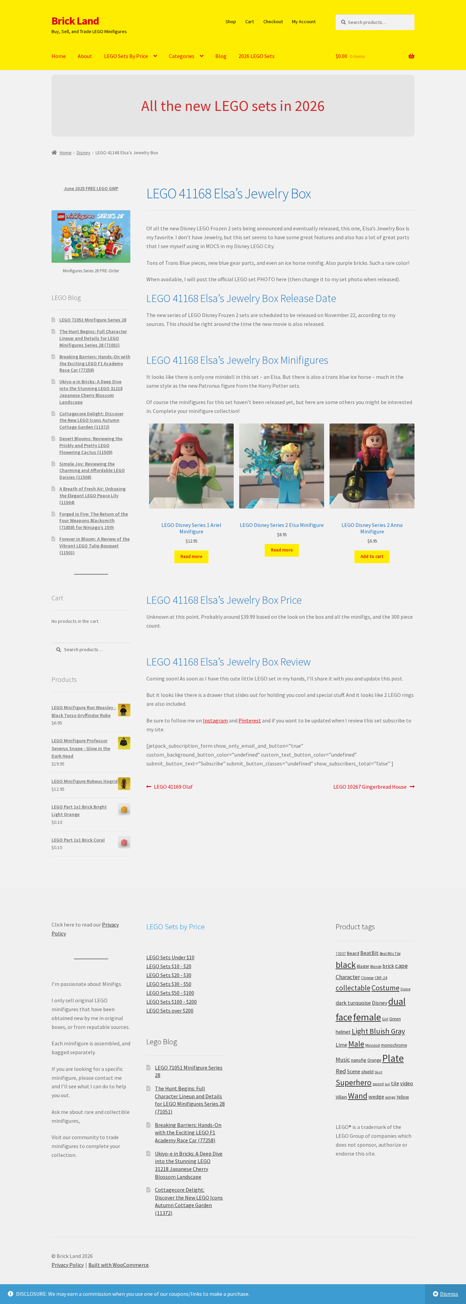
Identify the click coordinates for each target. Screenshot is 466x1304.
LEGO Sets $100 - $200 (171, 1001)
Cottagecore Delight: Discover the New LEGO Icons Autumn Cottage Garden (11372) (91, 420)
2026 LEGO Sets (256, 56)
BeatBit (369, 952)
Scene (353, 1071)
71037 (341, 953)
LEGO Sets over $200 (169, 1010)
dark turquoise (353, 1002)
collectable (353, 987)
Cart (249, 21)
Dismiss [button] (449, 1293)
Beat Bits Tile (390, 953)
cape (401, 966)
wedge (376, 1096)
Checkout (273, 21)
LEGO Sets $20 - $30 (168, 975)
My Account (304, 21)
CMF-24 (381, 977)
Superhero (354, 1082)
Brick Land (75, 21)
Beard (353, 953)
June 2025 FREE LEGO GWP (91, 188)
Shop (230, 21)
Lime (341, 1045)
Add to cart (372, 556)
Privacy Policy (68, 1264)
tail (387, 1084)
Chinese (367, 977)
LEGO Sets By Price (126, 56)
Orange (374, 1060)
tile (395, 1083)
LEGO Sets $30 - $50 (168, 983)
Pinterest (249, 720)
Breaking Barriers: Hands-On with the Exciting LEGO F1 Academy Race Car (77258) (94, 363)
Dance (405, 989)
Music (343, 1059)
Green (395, 1019)
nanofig (358, 1060)
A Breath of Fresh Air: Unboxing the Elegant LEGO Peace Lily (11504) (92, 495)
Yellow (402, 1097)
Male (356, 1044)
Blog (221, 56)
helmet (343, 1032)
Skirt (378, 1072)
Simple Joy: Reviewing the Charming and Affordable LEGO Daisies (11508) (92, 471)
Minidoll (372, 1045)
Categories (181, 56)
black (346, 964)
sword (378, 1083)
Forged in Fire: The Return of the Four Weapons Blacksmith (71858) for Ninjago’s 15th (93, 521)
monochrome (394, 1045)
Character (348, 977)
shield (367, 1072)
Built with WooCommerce (118, 1264)
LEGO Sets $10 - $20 (168, 966)
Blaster (363, 966)
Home (59, 56)
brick (388, 965)
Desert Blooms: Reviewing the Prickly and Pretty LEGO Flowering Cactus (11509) (90, 445)
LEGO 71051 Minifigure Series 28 (92, 320)
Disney (83, 152)
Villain (341, 1097)
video (406, 1083)
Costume (385, 987)
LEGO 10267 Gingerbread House (370, 787)
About (85, 56)
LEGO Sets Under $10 (170, 957)
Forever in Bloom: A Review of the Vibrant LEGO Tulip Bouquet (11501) (94, 546)
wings (390, 1097)
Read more (191, 556)
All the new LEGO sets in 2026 (233, 105)
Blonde (375, 966)
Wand (357, 1095)
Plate (393, 1058)
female (367, 1017)
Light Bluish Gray (378, 1031)
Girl (385, 1018)
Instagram (215, 720)
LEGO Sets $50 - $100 (170, 992)
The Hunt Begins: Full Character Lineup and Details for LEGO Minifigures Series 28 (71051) (93, 338)
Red (341, 1071)
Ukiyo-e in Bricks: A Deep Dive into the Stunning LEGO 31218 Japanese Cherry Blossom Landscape (90, 391)
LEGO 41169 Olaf (173, 787)
